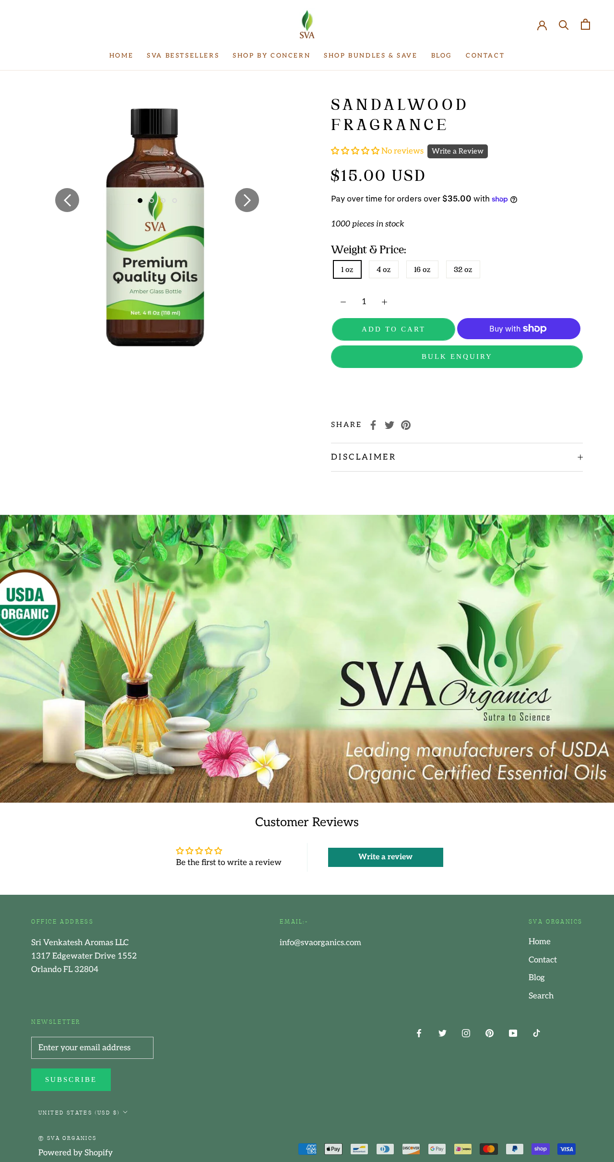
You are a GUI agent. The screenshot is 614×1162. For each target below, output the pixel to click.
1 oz (347, 269)
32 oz (463, 269)
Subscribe (71, 1079)
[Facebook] (373, 425)
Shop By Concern (271, 55)
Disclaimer (363, 457)
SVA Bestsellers (183, 55)
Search (541, 996)
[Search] (564, 24)
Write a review (385, 857)
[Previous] (67, 200)
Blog (441, 55)
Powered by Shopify (75, 1153)
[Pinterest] (406, 425)
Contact (485, 55)
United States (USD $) (78, 1112)
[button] (356, 151)
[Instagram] (466, 1033)
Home (121, 55)
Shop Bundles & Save (370, 55)
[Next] (247, 200)
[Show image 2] (151, 200)
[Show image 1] (140, 200)
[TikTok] (536, 1033)
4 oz (384, 269)
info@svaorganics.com (320, 943)
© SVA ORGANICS (67, 1137)
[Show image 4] (174, 200)
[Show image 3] (163, 200)
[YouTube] (513, 1033)
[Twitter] (389, 425)
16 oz (422, 269)
